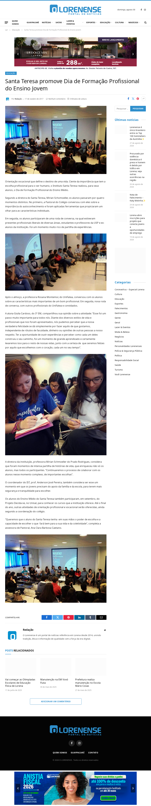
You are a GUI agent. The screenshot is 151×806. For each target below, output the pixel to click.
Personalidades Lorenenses (128, 346)
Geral (117, 322)
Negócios (133, 22)
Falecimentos (121, 308)
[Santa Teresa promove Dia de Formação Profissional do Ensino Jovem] (55, 173)
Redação (18, 99)
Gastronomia (121, 313)
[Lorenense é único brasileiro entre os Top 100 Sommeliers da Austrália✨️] (121, 129)
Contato (93, 752)
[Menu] (6, 22)
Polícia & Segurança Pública (128, 350)
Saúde (59, 22)
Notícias (46, 22)
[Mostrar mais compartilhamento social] (143, 98)
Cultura (119, 22)
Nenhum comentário (57, 99)
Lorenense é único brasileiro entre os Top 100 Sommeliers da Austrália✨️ (138, 133)
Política (118, 355)
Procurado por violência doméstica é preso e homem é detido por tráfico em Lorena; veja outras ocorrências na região (137, 166)
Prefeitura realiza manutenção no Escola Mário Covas (88, 683)
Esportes (90, 22)
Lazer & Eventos (71, 22)
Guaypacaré (33, 22)
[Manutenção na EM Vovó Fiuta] (56, 667)
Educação (105, 22)
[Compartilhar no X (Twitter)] (133, 98)
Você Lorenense (122, 374)
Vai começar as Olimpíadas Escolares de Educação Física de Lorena (20, 683)
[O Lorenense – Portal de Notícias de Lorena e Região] (75, 9)
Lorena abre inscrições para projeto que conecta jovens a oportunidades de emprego (137, 224)
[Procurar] (145, 22)
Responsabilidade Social (127, 360)
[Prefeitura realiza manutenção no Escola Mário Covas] (90, 667)
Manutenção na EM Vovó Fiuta (54, 681)
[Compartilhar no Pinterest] (138, 98)
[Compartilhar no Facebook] (128, 98)
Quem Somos (15, 22)
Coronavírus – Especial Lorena (129, 289)
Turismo (119, 369)
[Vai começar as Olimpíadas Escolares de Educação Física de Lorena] (20, 667)
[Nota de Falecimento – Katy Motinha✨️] (121, 197)
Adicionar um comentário (56, 701)
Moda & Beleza (122, 332)
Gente (118, 317)
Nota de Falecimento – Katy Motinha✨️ (137, 197)
